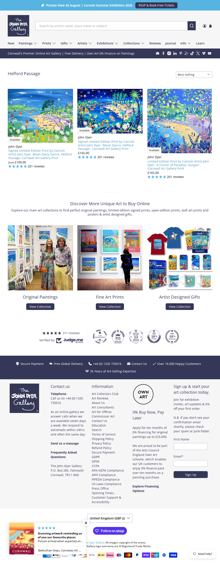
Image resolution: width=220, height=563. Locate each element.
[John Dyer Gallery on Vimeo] (204, 53)
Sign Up (190, 475)
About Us (98, 403)
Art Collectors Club (105, 394)
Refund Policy (101, 448)
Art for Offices (102, 412)
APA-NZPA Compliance (108, 470)
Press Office (100, 488)
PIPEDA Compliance (106, 479)
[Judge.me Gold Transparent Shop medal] (100, 336)
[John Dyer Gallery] (18, 25)
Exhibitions (105, 43)
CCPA (95, 466)
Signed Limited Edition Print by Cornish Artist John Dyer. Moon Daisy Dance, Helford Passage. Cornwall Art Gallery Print (40, 154)
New (11, 43)
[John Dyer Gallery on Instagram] (169, 53)
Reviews (155, 43)
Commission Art (103, 416)
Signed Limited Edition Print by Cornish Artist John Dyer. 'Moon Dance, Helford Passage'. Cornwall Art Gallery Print (106, 145)
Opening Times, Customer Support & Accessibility (106, 497)
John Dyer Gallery (93, 542)
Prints (46, 43)
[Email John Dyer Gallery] (157, 53)
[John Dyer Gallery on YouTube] (209, 53)
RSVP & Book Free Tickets (156, 5)
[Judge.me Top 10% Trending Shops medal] (172, 336)
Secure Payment (103, 452)
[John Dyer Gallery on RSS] (186, 53)
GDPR (96, 457)
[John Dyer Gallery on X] (198, 53)
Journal (170, 43)
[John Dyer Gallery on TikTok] (192, 53)
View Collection (40, 307)
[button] (86, 523)
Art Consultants (103, 407)
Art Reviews (100, 398)
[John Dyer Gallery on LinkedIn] (175, 53)
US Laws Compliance (106, 484)
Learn (200, 43)
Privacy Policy (101, 443)
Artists (82, 43)
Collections (131, 43)
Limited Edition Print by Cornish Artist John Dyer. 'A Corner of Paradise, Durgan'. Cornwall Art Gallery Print (178, 164)
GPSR (95, 461)
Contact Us (99, 421)
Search (97, 430)
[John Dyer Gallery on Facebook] (163, 53)
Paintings (25, 43)
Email (178, 456)
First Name (181, 439)
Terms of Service (104, 434)
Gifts (64, 43)
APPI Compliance (104, 475)
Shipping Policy (103, 439)
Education (99, 425)
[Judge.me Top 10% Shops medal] (154, 336)
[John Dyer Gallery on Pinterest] (181, 53)
